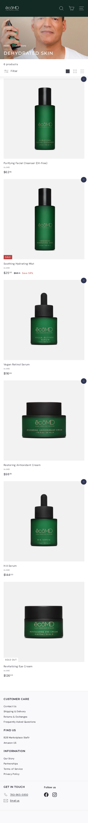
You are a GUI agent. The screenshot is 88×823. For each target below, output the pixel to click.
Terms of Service (13, 768)
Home (7, 45)
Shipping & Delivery (15, 711)
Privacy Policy (11, 774)
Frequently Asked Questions (20, 721)
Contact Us (10, 706)
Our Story (9, 758)
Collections (20, 45)
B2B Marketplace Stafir (17, 737)
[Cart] (71, 8)
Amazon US (10, 742)
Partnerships (11, 763)
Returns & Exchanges (16, 716)
